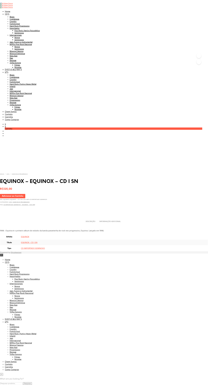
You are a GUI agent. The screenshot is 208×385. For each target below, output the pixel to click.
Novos (17, 37)
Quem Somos (11, 112)
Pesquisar (27, 383)
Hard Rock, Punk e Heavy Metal (23, 84)
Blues (12, 16)
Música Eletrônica (17, 53)
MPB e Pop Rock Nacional (21, 44)
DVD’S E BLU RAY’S (13, 70)
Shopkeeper (16, 252)
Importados (15, 28)
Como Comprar (12, 120)
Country (13, 21)
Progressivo (15, 100)
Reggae (13, 60)
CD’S (7, 14)
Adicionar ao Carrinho (12, 196)
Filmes (17, 65)
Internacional (15, 91)
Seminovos (19, 33)
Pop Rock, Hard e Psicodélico (27, 30)
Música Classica (16, 95)
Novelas (17, 67)
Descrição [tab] (90, 221)
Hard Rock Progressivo (19, 26)
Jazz (11, 88)
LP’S (6, 72)
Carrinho (9, 117)
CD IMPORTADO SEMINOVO (33, 248)
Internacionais (16, 35)
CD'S (7, 174)
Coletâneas (14, 19)
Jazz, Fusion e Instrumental (21, 42)
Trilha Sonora (15, 62)
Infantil (12, 86)
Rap (11, 58)
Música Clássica (16, 51)
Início (2, 174)
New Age (13, 55)
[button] (5, 124)
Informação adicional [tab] (109, 221)
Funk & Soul (15, 23)
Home (7, 12)
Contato (9, 114)
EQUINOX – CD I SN (29, 242)
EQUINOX (25, 236)
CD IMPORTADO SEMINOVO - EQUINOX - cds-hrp (19, 205)
